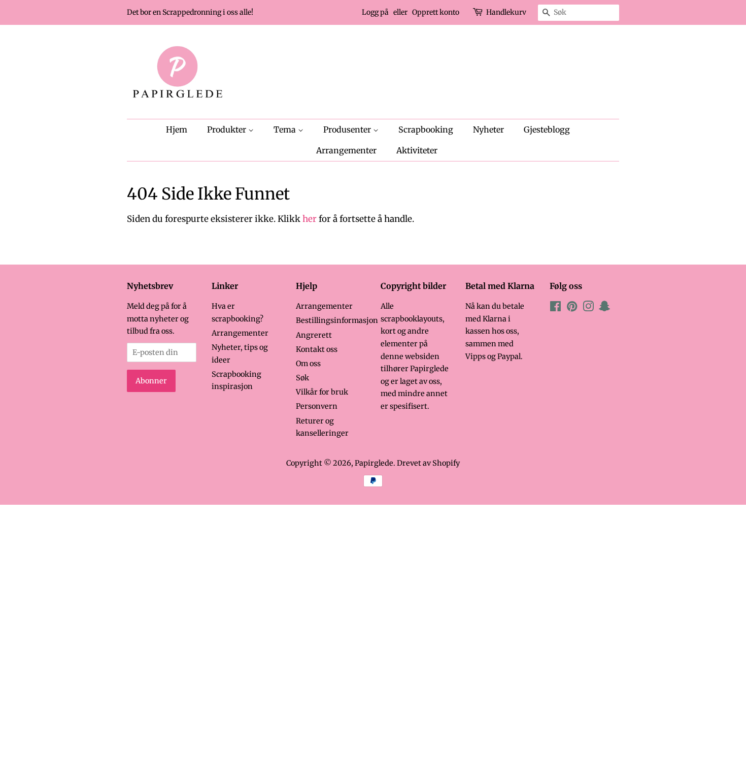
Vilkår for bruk (322, 392)
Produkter (227, 129)
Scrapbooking (425, 129)
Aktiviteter (416, 150)
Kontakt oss (316, 349)
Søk (302, 377)
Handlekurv (506, 12)
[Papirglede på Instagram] (588, 308)
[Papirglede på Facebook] (555, 308)
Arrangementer (346, 150)
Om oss (308, 363)
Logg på (375, 12)
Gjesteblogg (547, 129)
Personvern (316, 406)
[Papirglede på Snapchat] (604, 308)
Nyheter (488, 129)
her (309, 218)
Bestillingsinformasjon (337, 320)
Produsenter (348, 129)
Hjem (176, 129)
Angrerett (314, 335)
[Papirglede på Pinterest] (572, 308)
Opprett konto (435, 12)
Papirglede (374, 463)
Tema (286, 129)
